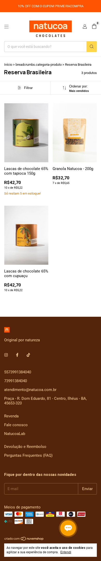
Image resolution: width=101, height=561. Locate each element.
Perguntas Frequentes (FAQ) (28, 455)
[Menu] (6, 26)
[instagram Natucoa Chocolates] (6, 355)
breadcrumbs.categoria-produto (39, 65)
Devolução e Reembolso (25, 446)
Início (8, 65)
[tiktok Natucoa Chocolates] (28, 355)
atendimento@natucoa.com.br (30, 389)
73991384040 (15, 381)
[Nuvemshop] (24, 540)
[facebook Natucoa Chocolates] (17, 355)
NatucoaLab (14, 433)
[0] (94, 27)
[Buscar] (91, 46)
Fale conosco (16, 425)
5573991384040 (17, 372)
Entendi (65, 552)
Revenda (11, 416)
